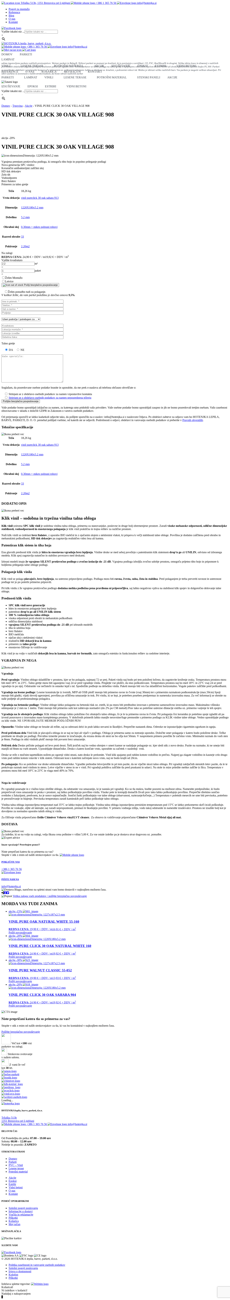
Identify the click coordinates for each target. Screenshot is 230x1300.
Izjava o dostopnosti (20, 1271)
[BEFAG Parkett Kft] (10, 1074)
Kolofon (13, 1274)
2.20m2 (25, 246)
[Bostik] (9, 1077)
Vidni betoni (186, 65)
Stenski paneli (148, 77)
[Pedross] (10, 1087)
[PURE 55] (10, 1090)
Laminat (30, 77)
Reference (14, 12)
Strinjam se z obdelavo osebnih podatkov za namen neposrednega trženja (50, 397)
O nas (12, 18)
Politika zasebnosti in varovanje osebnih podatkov (37, 1264)
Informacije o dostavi (21, 1211)
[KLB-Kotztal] (12, 1084)
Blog (11, 15)
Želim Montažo (13, 277)
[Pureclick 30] (10, 1093)
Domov (7, 54)
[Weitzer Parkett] (14, 1097)
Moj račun (72, 71)
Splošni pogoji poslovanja (23, 1208)
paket (38, 270)
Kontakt (13, 22)
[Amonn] (9, 1071)
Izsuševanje (120, 65)
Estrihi (160, 65)
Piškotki (13, 1217)
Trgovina (17, 105)
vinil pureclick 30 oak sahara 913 (40, 197)
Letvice (9, 281)
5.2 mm (25, 217)
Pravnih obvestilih (192, 420)
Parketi (26, 54)
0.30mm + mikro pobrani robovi (39, 226)
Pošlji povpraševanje (20, 932)
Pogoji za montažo (19, 9)
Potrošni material (69, 65)
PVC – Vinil (16, 1165)
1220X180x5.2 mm (32, 207)
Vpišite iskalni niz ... (13, 31)
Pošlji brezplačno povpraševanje (40, 285)
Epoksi (142, 65)
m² (36, 263)
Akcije (99, 65)
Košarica (49, 71)
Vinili (5, 65)
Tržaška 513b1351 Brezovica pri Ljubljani (17, 1119)
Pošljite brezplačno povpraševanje (20, 1031)
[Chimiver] (10, 1080)
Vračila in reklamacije (21, 1214)
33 (22, 236)
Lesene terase (32, 65)
